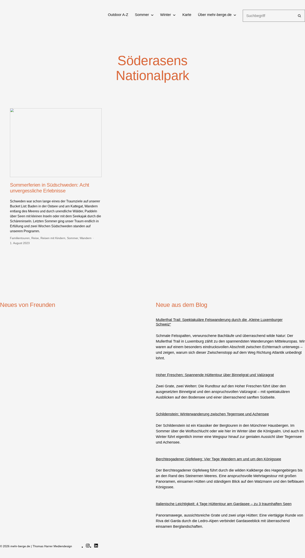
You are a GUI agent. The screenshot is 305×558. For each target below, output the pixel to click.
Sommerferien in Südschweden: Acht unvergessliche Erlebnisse (49, 188)
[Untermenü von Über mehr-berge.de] (234, 14)
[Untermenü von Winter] (174, 14)
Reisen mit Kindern (52, 238)
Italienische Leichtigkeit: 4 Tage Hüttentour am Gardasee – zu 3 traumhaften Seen (224, 504)
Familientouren (20, 238)
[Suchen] (299, 16)
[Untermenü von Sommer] (152, 14)
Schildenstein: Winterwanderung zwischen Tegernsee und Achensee (212, 414)
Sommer (72, 238)
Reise (35, 238)
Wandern (86, 238)
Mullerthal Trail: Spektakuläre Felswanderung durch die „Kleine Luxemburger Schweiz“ (219, 322)
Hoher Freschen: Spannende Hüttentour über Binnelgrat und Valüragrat (215, 375)
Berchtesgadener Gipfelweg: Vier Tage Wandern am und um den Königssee (218, 459)
